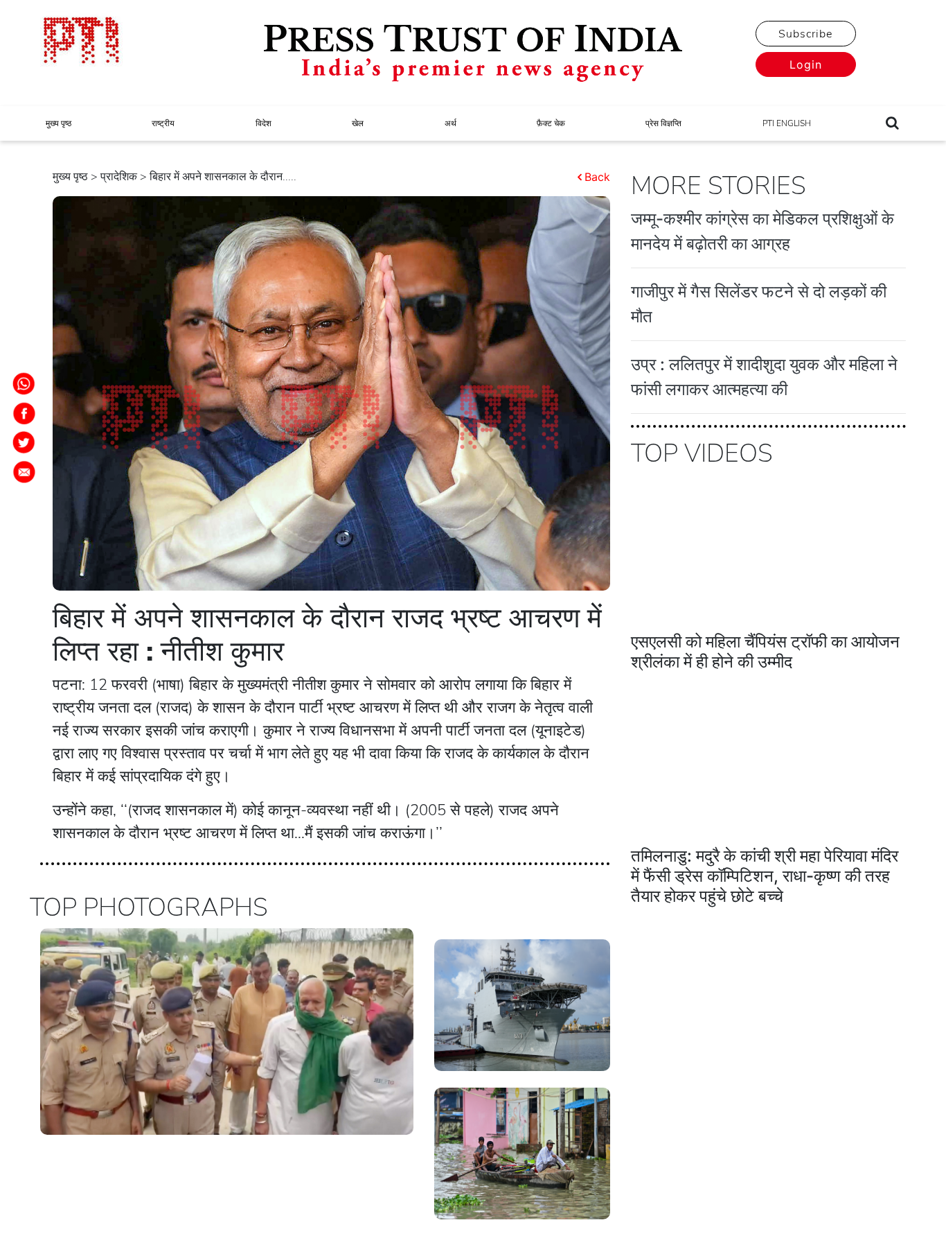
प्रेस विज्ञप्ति (663, 123)
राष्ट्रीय (163, 123)
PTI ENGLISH (786, 123)
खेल (358, 123)
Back (597, 177)
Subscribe (805, 34)
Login (805, 64)
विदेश (263, 123)
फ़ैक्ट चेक (551, 123)
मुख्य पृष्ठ (58, 123)
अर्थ (450, 123)
